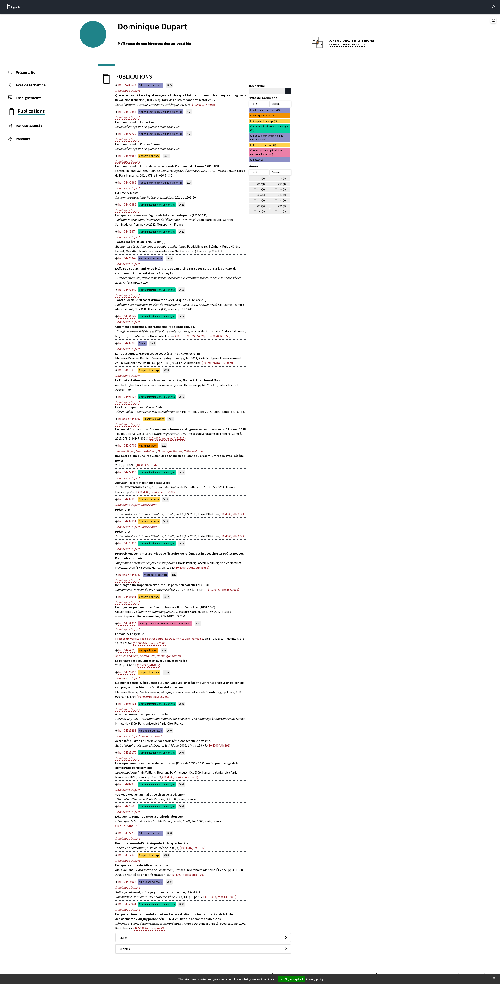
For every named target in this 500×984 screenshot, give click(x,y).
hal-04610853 (127, 112)
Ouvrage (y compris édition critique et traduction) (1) (266, 152)
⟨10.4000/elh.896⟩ (218, 745)
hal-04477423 (127, 472)
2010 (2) (261, 206)
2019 (169, 258)
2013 (164, 445)
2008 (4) (261, 211)
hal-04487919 (127, 784)
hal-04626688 (127, 156)
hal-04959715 (127, 650)
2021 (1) (282, 184)
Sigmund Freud (151, 736)
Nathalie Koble (193, 451)
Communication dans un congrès (157, 204)
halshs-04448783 (129, 574)
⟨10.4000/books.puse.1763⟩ (188, 875)
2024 (189, 111)
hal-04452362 (127, 182)
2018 (181, 289)
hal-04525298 (127, 730)
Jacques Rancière (126, 656)
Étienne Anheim (146, 451)
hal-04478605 (127, 806)
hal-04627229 (127, 134)
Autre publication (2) (264, 115)
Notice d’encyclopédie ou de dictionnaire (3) (266, 137)
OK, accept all (293, 979)
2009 (181, 703)
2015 (181, 396)
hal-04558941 (127, 904)
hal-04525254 (127, 543)
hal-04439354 (127, 521)
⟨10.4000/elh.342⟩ (147, 465)
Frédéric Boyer (124, 451)
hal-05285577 (127, 85)
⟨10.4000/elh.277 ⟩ (232, 514)
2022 (181, 204)
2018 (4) (282, 189)
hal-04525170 (127, 752)
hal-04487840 (127, 289)
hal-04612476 (127, 855)
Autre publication (148, 445)
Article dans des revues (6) (266, 110)
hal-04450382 (127, 204)
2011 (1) (282, 200)
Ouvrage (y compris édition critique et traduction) (165, 623)
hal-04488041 (127, 597)
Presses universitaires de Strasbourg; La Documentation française (159, 638)
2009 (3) (282, 206)
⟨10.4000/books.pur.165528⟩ (156, 492)
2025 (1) (261, 178)
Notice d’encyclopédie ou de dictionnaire (160, 111)
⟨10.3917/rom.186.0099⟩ (217, 363)
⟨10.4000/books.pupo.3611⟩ (180, 777)
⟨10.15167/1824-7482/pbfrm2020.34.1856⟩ (202, 336)
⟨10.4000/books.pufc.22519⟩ (167, 438)
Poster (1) (258, 159)
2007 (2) (282, 211)
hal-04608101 (127, 704)
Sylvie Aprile (149, 505)
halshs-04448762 (129, 419)
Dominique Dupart (127, 90)
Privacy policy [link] (315, 979)
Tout (254, 104)
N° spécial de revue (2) (264, 145)
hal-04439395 (127, 499)
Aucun (276, 104)
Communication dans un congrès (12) (269, 128)
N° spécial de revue (149, 499)
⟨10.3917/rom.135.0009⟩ (220, 897)
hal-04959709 (127, 445)
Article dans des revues (150, 85)
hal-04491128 (127, 397)
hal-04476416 (127, 370)
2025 (169, 85)
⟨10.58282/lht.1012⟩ (193, 848)
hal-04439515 (127, 623)
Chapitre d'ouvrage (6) (265, 121)
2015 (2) (261, 194)
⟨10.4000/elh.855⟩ (148, 665)
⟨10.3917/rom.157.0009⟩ (223, 589)
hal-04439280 (127, 343)
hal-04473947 (127, 258)
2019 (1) (261, 189)
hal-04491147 (127, 316)
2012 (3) (261, 200)
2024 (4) (282, 178)
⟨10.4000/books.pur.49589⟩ (191, 567)
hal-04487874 (127, 231)
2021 (181, 231)
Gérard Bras (147, 656)
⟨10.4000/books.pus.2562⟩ (150, 643)
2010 (164, 650)
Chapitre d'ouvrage (149, 155)
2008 (181, 784)
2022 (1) (261, 184)
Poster (142, 343)
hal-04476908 (127, 882)
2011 (198, 623)
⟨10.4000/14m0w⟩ (203, 105)
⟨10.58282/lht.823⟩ (127, 826)
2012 (181, 543)
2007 (169, 881)
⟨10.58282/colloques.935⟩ (150, 928)
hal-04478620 (127, 672)
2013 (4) (282, 194)
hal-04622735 (127, 833)
